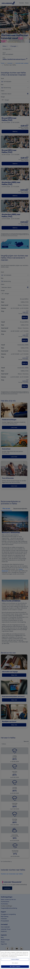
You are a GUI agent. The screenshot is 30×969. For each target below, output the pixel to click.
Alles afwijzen (15, 963)
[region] (15, 959)
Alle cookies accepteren (15, 966)
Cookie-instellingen (15, 959)
